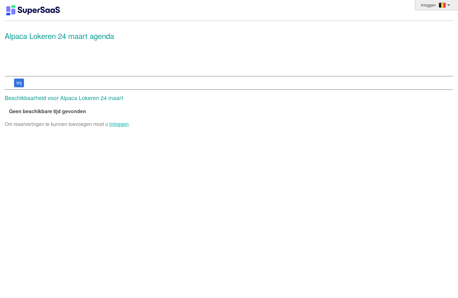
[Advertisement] (227, 58)
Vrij (19, 83)
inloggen (119, 123)
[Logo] (33, 10)
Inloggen (428, 4)
